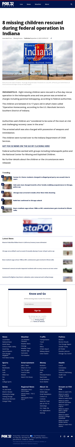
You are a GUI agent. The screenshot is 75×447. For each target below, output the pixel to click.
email (71, 436)
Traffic (43, 337)
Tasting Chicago (7, 396)
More (47, 4)
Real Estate (43, 377)
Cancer (61, 365)
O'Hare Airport (44, 349)
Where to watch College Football (64, 395)
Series (5, 387)
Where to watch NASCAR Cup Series (65, 401)
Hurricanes (24, 353)
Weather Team (26, 348)
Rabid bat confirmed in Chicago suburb (27, 200)
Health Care (62, 375)
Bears (4, 365)
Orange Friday (6, 401)
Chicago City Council (65, 354)
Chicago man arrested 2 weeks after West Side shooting (34, 193)
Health (62, 363)
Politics (62, 337)
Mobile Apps (44, 392)
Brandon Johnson (64, 351)
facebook (60, 436)
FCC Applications (45, 410)
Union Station (44, 354)
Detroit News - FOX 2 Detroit (28, 394)
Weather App (25, 351)
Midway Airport (44, 351)
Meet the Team (45, 401)
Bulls (3, 370)
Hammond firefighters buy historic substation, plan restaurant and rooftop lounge (27, 277)
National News (7, 342)
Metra (42, 347)
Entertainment (27, 363)
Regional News (27, 387)
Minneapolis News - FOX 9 (27, 398)
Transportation (44, 340)
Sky (3, 379)
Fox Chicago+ (25, 370)
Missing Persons (18, 38)
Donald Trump (63, 347)
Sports (5, 363)
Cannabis (61, 370)
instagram (64, 436)
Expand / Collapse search (71, 4)
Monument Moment (8, 399)
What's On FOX (26, 368)
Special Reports (7, 351)
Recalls (61, 377)
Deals (41, 370)
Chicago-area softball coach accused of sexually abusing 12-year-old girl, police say (28, 251)
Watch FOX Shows (27, 377)
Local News (6, 340)
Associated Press (7, 38)
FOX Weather (25, 355)
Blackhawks (6, 368)
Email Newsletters (45, 394)
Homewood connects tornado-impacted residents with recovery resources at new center (30, 268)
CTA (41, 344)
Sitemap (42, 413)
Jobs (41, 372)
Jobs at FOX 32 (44, 403)
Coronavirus (62, 368)
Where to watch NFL (65, 392)
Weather (25, 337)
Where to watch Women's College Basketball (64, 416)
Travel (42, 342)
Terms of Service (39, 321)
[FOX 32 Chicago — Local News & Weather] (8, 4)
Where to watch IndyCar (64, 405)
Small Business (44, 379)
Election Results (64, 342)
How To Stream (45, 389)
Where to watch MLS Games (65, 425)
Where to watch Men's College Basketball (64, 410)
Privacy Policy (39, 320)
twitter (68, 436)
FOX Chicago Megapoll (6, 354)
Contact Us (43, 396)
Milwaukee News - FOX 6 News (27, 390)
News (4, 337)
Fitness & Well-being (65, 372)
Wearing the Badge (8, 394)
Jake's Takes (25, 365)
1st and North (6, 389)
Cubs (3, 372)
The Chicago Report (65, 344)
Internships (43, 406)
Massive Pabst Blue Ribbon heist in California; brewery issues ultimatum (24, 242)
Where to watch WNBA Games (64, 421)
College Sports (7, 382)
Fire (3, 377)
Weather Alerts (25, 344)
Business (43, 365)
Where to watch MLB (65, 398)
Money (43, 363)
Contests (43, 399)
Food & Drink (25, 372)
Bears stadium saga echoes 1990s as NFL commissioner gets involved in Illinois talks (28, 260)
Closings (23, 346)
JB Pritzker (62, 349)
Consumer (43, 368)
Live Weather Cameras (25, 340)
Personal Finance (45, 375)
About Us (44, 387)
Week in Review (7, 392)
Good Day (5, 349)
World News (6, 344)
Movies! (23, 375)
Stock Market (44, 382)
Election (61, 340)
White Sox (5, 375)
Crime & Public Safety (9, 347)
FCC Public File (44, 408)
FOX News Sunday (8, 358)
